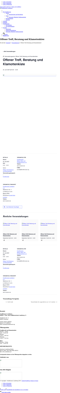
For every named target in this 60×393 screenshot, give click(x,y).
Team (7, 15)
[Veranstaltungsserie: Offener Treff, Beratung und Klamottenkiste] (4, 240)
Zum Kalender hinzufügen (12, 207)
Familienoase (6, 176)
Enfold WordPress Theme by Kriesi (30, 380)
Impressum (8, 29)
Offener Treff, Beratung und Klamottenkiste (8, 170)
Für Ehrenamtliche (10, 26)
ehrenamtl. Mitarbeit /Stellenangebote (14, 31)
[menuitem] (31, 10)
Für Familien (9, 25)
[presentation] (11, 226)
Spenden (8, 19)
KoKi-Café (10, 302)
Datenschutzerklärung (11, 30)
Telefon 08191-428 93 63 (5, 6)
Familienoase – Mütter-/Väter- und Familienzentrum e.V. (22, 161)
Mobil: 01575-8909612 (16, 6)
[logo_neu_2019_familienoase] (6, 8)
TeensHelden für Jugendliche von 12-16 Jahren (43, 302)
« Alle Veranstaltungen (9, 51)
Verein (7, 13)
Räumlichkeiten (9, 18)
